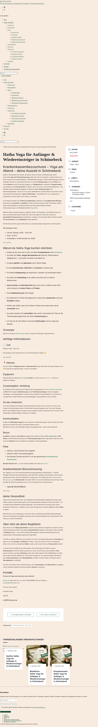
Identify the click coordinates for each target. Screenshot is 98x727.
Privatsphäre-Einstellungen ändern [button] (11, 719)
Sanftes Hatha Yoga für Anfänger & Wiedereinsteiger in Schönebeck (14, 661)
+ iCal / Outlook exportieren (47, 614)
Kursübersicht (15, 92)
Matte (21, 378)
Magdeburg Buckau (17, 98)
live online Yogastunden (18, 113)
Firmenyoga (11, 85)
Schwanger (11, 108)
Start (5, 80)
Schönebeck (15, 95)
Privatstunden (12, 87)
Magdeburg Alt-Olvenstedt (19, 100)
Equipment (11, 123)
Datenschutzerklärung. (39, 707)
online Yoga (11, 110)
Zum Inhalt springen (5, 1)
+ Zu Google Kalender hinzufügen (20, 614)
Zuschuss (58, 252)
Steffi (13, 527)
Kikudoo (45, 463)
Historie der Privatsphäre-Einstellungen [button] (13, 720)
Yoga (29, 625)
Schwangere (40, 187)
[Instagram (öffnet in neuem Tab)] (4, 10)
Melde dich (6, 580)
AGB (5, 718)
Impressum (6, 716)
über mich (7, 126)
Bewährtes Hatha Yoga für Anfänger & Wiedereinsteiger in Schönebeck (37, 676)
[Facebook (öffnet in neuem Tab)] (4, 7)
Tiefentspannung (18, 625)
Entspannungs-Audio (17, 116)
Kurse (9, 90)
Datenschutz (6, 717)
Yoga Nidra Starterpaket (18, 118)
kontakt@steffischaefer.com (11, 583)
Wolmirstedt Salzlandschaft (19, 103)
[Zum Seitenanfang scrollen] (0, 726)
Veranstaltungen (12, 105)
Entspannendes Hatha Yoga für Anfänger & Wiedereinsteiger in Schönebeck (61, 676)
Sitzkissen (48, 378)
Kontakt (6, 128)
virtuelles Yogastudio (17, 121)
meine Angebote (9, 82)
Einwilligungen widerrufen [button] (10, 721)
